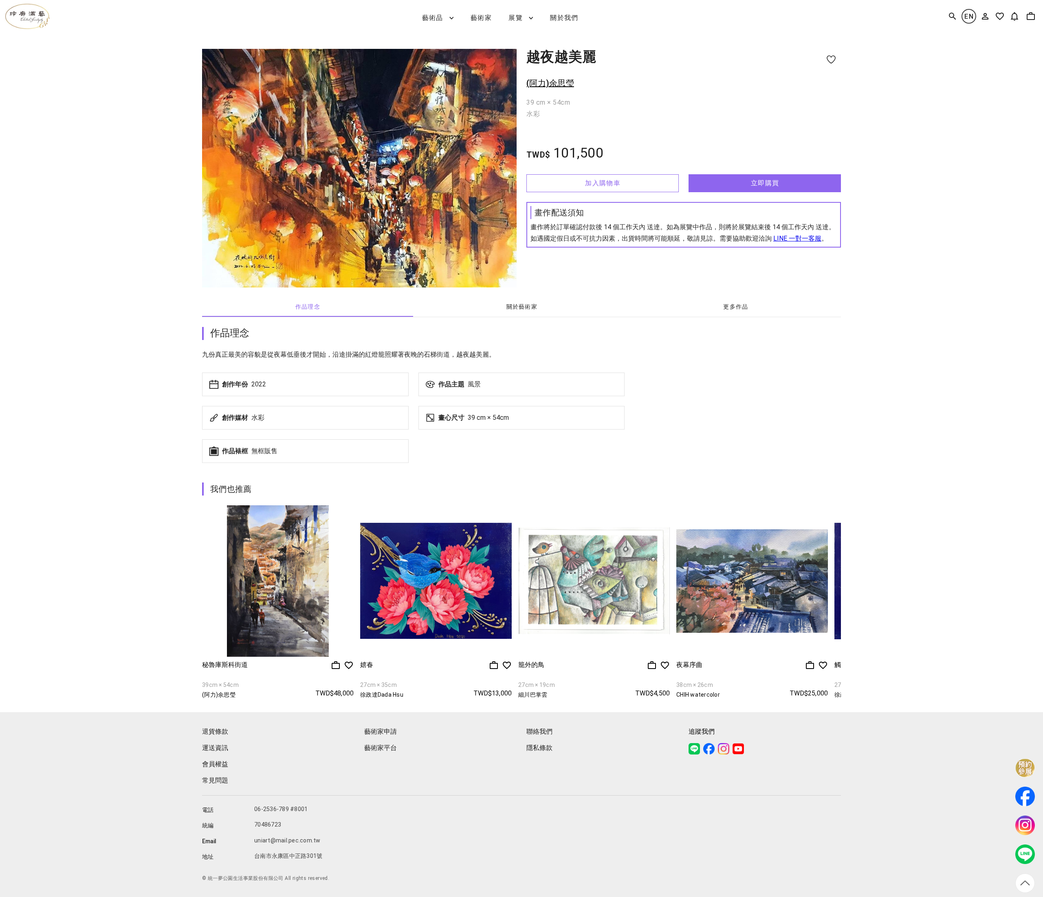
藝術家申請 (380, 731)
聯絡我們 (539, 731)
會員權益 (215, 764)
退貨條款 (215, 731)
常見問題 (215, 780)
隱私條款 (539, 748)
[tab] (307, 307)
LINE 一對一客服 (797, 238)
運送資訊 (215, 748)
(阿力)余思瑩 (550, 83)
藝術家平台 (380, 748)
